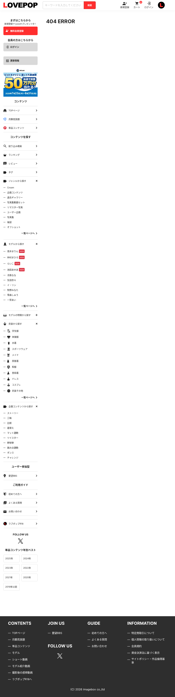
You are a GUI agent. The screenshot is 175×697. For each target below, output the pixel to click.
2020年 (27, 577)
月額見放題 (18, 639)
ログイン (14, 47)
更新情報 (14, 60)
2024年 (27, 558)
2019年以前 (11, 586)
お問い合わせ (99, 646)
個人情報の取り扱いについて (148, 639)
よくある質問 (99, 639)
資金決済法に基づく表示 (145, 652)
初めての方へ (99, 633)
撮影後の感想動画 (22, 672)
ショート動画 (20, 659)
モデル (16, 652)
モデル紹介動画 (21, 666)
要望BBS (57, 633)
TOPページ (18, 633)
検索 (90, 5)
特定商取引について (142, 633)
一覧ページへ (28, 233)
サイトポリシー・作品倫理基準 (148, 660)
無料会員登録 (17, 30)
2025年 (9, 558)
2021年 (9, 577)
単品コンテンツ (21, 646)
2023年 (9, 567)
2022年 (27, 567)
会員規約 (136, 646)
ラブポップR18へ (22, 679)
